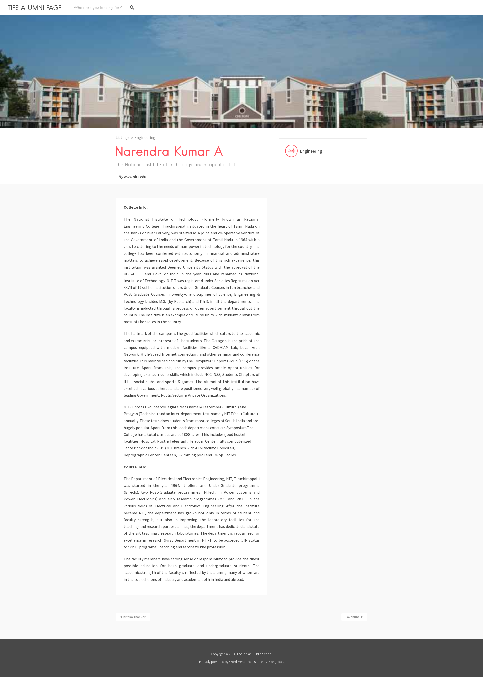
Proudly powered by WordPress (222, 661)
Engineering (144, 137)
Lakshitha (353, 617)
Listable (257, 661)
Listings (123, 137)
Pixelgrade (275, 661)
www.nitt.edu (135, 176)
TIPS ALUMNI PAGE (34, 7)
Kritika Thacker (134, 617)
